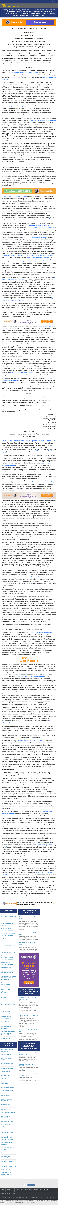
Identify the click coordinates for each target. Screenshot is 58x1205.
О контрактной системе (7, 1090)
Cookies (36, 1202)
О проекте (3, 1197)
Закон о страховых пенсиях (8, 1112)
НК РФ (2, 1001)
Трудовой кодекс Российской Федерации (14, 196)
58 (32, 260)
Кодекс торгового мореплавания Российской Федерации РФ (8, 991)
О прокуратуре (5, 1075)
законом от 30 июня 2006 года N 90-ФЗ (27, 261)
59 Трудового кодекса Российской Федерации (25, 72)
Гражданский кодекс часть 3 (8, 949)
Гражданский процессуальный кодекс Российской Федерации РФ (8, 957)
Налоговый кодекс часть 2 (8, 1008)
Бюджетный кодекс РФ (7, 920)
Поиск (2, 1189)
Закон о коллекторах (6, 1054)
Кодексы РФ (10, 1189)
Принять (2, 1204)
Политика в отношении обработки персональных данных (22, 1197)
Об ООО (3, 1078)
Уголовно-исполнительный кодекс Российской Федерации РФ (8, 1026)
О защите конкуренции (7, 1068)
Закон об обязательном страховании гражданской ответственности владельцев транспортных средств (8, 1124)
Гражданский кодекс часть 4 (8, 952)
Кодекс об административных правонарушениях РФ (6, 984)
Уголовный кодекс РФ (6, 1038)
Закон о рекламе (5, 1152)
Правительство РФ (39, 1189)
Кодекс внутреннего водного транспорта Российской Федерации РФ (8, 977)
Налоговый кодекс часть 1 (8, 1004)
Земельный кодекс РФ (7, 967)
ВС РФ (49, 1189)
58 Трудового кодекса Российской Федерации (22, 372)
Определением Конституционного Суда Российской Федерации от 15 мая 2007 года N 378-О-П (28, 440)
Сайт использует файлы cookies (46, 1197)
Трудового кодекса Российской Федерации (38, 257)
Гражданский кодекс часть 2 (8, 945)
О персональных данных (7, 1087)
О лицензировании (6, 1071)
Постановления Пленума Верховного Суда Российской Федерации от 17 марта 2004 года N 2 (28, 255)
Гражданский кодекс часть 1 (8, 942)
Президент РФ (28, 1189)
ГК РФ (2, 938)
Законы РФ (19, 1189)
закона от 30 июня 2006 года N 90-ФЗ (44, 227)
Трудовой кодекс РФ (6, 1021)
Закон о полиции (5, 1109)
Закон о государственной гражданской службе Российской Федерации (7, 1137)
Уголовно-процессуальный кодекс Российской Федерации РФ (8, 1033)
